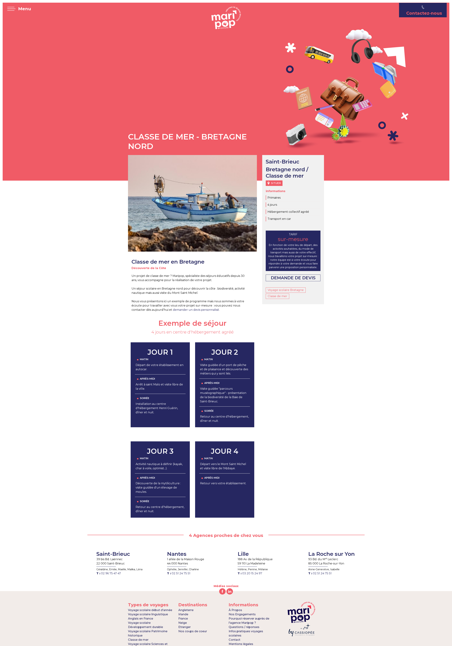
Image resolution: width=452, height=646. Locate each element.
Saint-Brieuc (113, 554)
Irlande (183, 614)
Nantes (176, 554)
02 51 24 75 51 (178, 573)
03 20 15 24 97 (250, 573)
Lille (243, 554)
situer (276, 183)
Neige (182, 622)
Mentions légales (241, 644)
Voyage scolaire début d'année (150, 610)
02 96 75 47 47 (108, 573)
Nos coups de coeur (192, 631)
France (183, 618)
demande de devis (293, 277)
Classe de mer (277, 296)
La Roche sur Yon (331, 554)
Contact (234, 639)
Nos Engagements (242, 614)
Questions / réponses (244, 627)
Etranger (184, 627)
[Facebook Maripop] (222, 591)
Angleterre (186, 610)
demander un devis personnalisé (196, 309)
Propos (235, 610)
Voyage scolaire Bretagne (286, 290)
